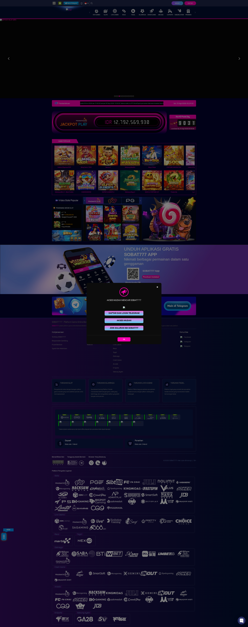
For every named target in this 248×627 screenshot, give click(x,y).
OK (124, 339)
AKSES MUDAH (124, 320)
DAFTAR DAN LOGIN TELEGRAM (124, 313)
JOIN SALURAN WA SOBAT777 (124, 328)
